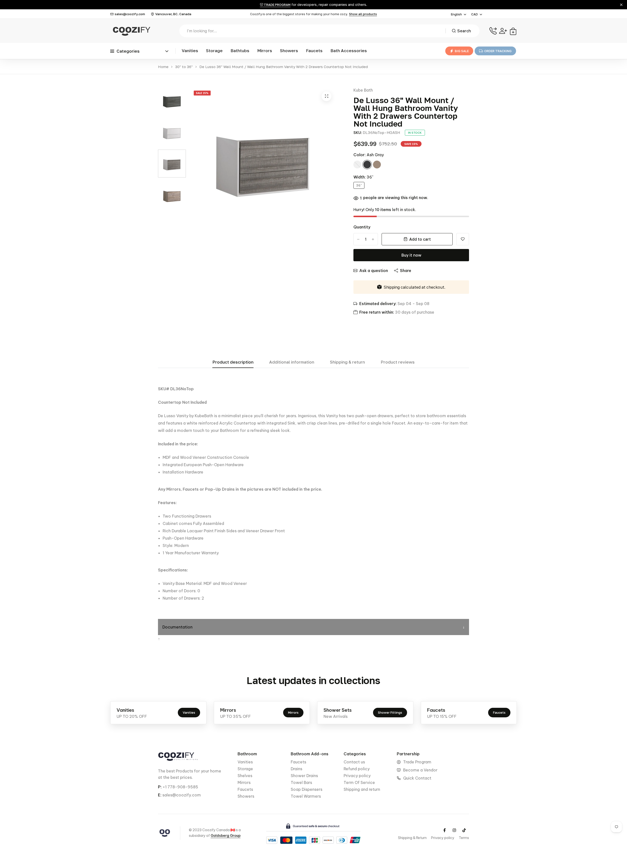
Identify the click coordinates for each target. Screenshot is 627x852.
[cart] (513, 31)
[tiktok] (464, 830)
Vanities (190, 50)
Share (405, 270)
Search (464, 30)
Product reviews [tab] (398, 362)
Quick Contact (417, 778)
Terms (464, 838)
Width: (363, 177)
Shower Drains (304, 775)
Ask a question (373, 270)
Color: (368, 154)
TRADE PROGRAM (276, 5)
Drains (296, 768)
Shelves (245, 775)
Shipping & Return (412, 838)
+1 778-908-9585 (180, 786)
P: (160, 786)
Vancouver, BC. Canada (173, 14)
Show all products (363, 14)
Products (184, 771)
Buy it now (411, 255)
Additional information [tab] (291, 362)
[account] (503, 31)
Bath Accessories (348, 50)
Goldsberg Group (226, 835)
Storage (214, 50)
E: (159, 795)
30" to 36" (184, 67)
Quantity (361, 227)
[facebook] (444, 830)
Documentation (177, 627)
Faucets (314, 50)
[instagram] (454, 830)
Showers (289, 50)
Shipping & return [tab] (347, 362)
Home (163, 67)
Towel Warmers (306, 796)
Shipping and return (362, 789)
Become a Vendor (420, 770)
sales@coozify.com (130, 14)
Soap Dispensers (306, 789)
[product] (326, 96)
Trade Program (417, 761)
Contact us (354, 761)
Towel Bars (301, 782)
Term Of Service (359, 782)
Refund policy (357, 768)
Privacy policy (357, 775)
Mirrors (264, 50)
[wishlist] (462, 239)
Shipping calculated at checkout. (414, 287)
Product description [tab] (232, 362)
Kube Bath (363, 90)
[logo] (131, 30)
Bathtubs (239, 50)
